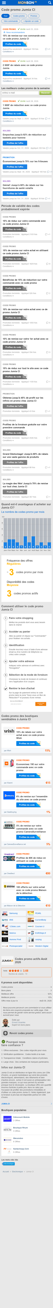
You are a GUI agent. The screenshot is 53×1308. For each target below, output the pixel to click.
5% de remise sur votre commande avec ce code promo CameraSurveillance (31, 828)
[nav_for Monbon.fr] (4, 2)
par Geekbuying (10, 812)
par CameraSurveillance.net (15, 844)
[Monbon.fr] (27, 2)
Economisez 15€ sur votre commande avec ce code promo (30, 767)
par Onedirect (9, 873)
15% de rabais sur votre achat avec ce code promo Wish (30, 735)
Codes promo (19, 16)
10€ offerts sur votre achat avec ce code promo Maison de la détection (31, 890)
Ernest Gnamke (18, 1022)
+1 (49, 49)
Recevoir (45, 93)
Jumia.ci (5, 1104)
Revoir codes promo (21, 1033)
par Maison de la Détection (14, 906)
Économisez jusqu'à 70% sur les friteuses (25, 161)
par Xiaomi (8, 783)
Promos (33, 16)
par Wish (7, 751)
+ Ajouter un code (31, 21)
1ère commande (11, 21)
